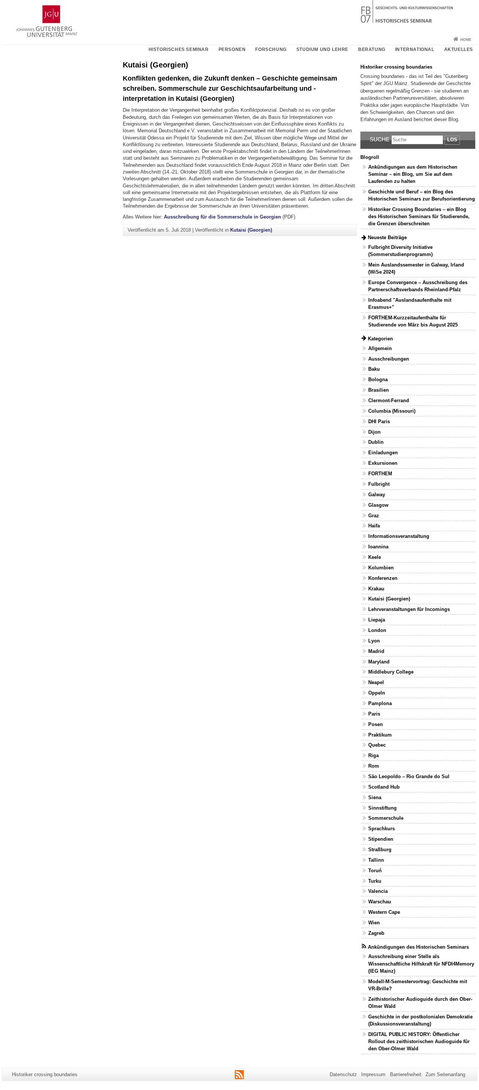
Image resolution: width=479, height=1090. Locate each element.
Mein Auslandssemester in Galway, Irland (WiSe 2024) (416, 268)
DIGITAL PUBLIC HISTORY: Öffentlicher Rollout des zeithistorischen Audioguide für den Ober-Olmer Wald (419, 1041)
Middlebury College (391, 672)
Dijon (374, 432)
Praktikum (380, 735)
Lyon (374, 641)
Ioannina (378, 546)
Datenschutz (343, 1074)
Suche (380, 139)
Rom (373, 766)
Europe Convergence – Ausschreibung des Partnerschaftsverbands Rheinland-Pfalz (417, 286)
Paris (374, 714)
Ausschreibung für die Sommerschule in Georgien (222, 217)
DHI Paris (379, 421)
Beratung (371, 49)
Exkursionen (382, 463)
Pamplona (380, 703)
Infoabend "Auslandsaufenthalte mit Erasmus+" (409, 303)
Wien (374, 922)
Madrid (376, 651)
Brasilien (378, 390)
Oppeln (376, 693)
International (414, 49)
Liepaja (376, 620)
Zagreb (376, 933)
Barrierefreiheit (405, 1074)
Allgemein (380, 348)
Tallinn (376, 860)
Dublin (376, 442)
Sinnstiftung (382, 808)
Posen (375, 724)
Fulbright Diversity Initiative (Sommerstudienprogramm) (400, 250)
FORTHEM (380, 473)
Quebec (377, 745)
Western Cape (384, 912)
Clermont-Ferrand (388, 400)
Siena (374, 797)
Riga (373, 755)
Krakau (376, 588)
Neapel (376, 682)
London (377, 630)
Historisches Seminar (179, 49)
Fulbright (379, 484)
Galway (376, 494)
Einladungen (383, 452)
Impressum (373, 1074)
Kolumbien (381, 567)
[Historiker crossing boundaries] (239, 17)
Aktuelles (458, 49)
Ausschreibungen (388, 359)
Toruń (375, 870)
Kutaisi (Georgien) (251, 230)
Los (452, 139)
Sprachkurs (381, 828)
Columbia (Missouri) (391, 411)
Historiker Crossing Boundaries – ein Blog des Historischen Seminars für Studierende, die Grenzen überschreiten (419, 216)
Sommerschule (385, 818)
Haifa (374, 526)
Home (466, 39)
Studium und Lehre (322, 49)
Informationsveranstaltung (398, 536)
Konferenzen (382, 578)
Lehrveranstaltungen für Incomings (409, 609)
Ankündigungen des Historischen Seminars (418, 947)
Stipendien (380, 839)
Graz (373, 515)
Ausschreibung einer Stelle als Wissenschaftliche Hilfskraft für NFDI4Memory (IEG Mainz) (421, 963)
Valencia (378, 891)
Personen (232, 49)
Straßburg (379, 849)
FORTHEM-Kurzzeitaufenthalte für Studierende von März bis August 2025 (413, 321)
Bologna (378, 379)
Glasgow (378, 505)
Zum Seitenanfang (445, 1074)
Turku (374, 881)
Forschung (270, 49)
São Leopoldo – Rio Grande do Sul (408, 776)
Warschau (379, 901)
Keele (374, 557)
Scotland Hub (384, 787)
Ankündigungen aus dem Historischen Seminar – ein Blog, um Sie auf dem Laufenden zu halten (412, 174)
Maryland (379, 662)
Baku (374, 369)
